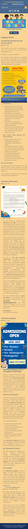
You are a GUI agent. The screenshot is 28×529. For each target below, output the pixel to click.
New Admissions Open (17, 4)
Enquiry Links (5, 7)
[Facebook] (10, 11)
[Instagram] (13, 11)
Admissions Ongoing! (8, 318)
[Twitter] (15, 11)
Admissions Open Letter (9, 181)
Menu (15, 33)
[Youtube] (18, 11)
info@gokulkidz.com (19, 2)
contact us (22, 476)
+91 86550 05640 (9, 2)
